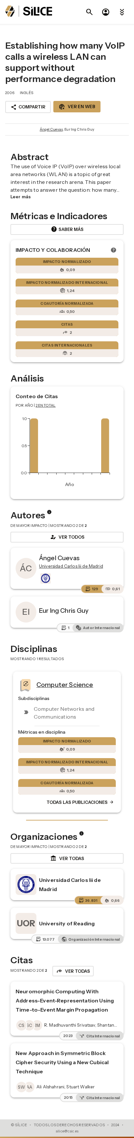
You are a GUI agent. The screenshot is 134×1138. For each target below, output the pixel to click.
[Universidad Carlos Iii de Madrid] (45, 578)
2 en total (46, 405)
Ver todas (67, 858)
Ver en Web (77, 107)
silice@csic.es (67, 1131)
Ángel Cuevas (51, 129)
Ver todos (67, 537)
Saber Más (67, 229)
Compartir (28, 107)
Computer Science (64, 685)
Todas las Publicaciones (80, 802)
